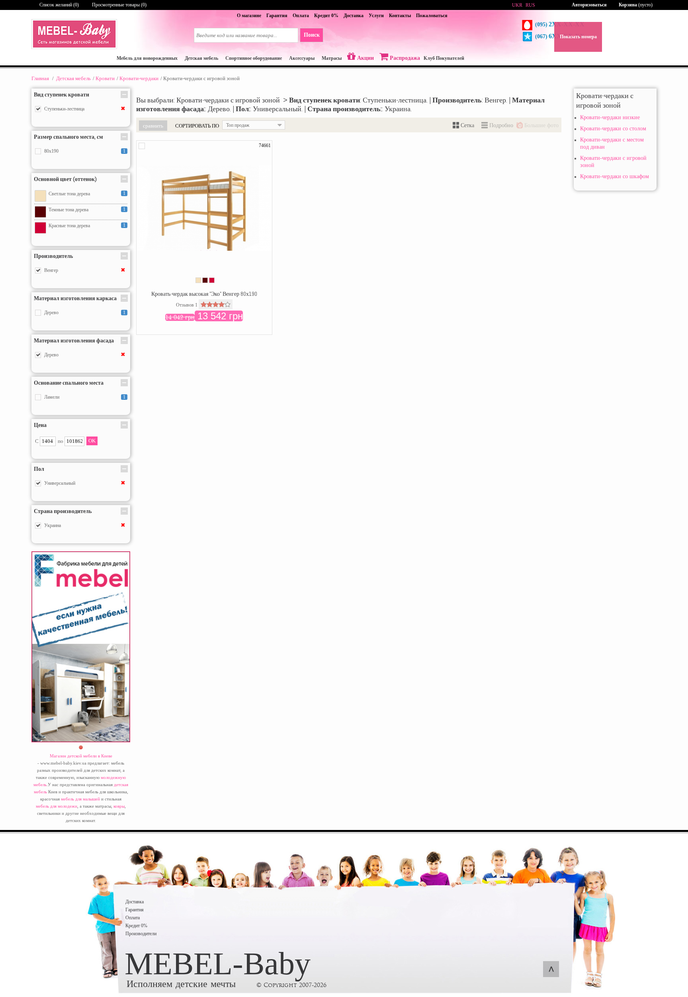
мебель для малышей (80, 798)
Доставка (354, 15)
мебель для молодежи (56, 806)
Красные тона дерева (69, 225)
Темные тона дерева (68, 209)
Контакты (400, 15)
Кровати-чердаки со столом (613, 129)
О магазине (249, 15)
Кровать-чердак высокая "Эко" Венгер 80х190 (204, 293)
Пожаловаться (432, 15)
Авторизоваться (589, 4)
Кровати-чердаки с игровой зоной (613, 161)
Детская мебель (73, 78)
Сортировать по (197, 125)
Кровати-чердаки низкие (610, 117)
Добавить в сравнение (141, 146)
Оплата (301, 15)
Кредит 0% (326, 15)
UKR (517, 5)
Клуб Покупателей (444, 58)
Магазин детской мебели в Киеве (81, 755)
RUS (530, 5)
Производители (140, 933)
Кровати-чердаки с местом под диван (612, 143)
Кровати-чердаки (138, 78)
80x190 (51, 151)
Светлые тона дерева (69, 194)
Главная (40, 78)
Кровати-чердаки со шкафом (614, 176)
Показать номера (578, 36)
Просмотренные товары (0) (119, 5)
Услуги (376, 15)
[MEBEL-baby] (74, 47)
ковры (119, 806)
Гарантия (276, 15)
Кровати (105, 78)
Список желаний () (59, 5)
